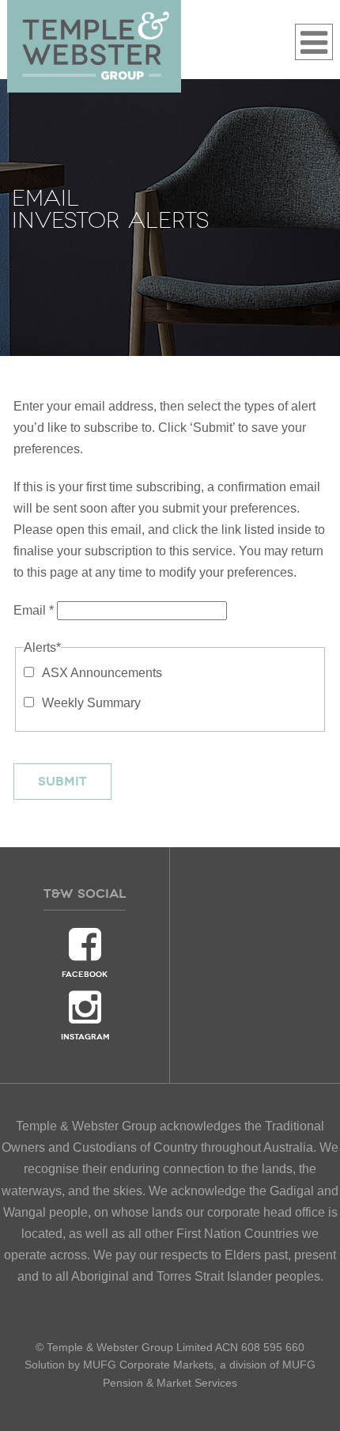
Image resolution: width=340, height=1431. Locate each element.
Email (33, 610)
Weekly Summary (91, 703)
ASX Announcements (102, 673)
